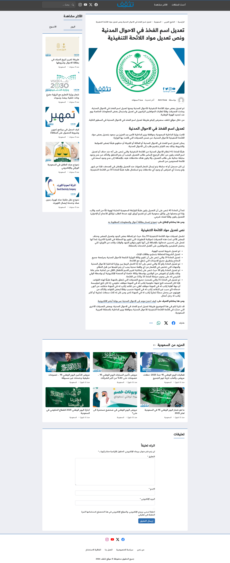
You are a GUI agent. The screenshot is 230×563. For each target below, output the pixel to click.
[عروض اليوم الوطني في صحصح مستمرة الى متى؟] (115, 403)
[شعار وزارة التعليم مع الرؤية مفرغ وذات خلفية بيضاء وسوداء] (62, 88)
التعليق (151, 456)
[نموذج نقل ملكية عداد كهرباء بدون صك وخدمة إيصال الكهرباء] (62, 193)
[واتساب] (158, 323)
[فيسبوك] (173, 323)
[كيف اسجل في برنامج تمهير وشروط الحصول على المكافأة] (62, 123)
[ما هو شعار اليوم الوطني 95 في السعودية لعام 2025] (162, 403)
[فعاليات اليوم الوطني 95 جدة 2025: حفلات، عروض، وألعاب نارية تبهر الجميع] (162, 368)
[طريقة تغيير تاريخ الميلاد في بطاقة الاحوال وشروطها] (62, 53)
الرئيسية (181, 22)
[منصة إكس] (166, 323)
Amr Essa (162, 100)
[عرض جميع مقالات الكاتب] (181, 100)
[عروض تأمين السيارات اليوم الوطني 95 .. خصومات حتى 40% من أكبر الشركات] (115, 368)
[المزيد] (151, 323)
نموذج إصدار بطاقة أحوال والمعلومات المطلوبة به (132, 222)
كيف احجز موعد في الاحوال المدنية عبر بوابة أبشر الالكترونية (127, 301)
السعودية (62, 67)
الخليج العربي (169, 22)
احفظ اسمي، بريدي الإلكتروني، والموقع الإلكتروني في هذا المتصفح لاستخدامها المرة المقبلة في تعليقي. (118, 513)
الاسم (152, 489)
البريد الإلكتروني (147, 499)
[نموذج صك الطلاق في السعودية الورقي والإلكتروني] (62, 158)
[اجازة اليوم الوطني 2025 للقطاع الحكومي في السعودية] (68, 403)
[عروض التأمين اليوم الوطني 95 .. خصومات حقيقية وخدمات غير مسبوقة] (68, 368)
